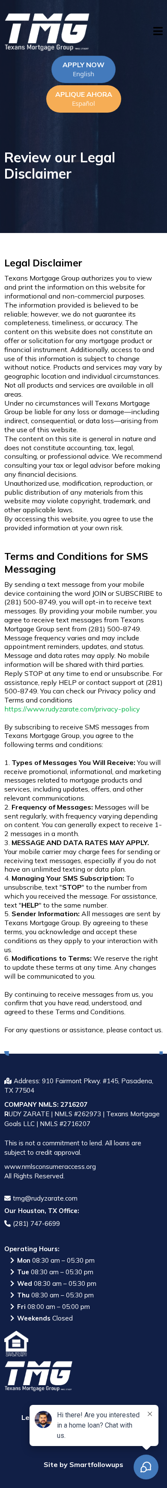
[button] (158, 32)
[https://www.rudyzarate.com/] (47, 32)
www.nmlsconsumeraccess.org (50, 1166)
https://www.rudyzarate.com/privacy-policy (72, 709)
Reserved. (49, 1176)
